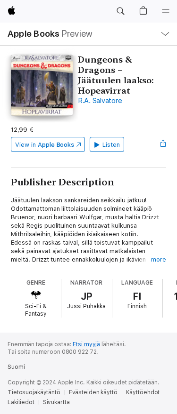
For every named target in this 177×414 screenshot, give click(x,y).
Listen (111, 144)
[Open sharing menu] (163, 144)
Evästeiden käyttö (93, 392)
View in (44, 144)
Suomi (16, 367)
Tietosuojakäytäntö (34, 392)
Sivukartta (56, 402)
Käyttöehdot (143, 392)
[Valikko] (165, 11)
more (158, 259)
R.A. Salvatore (100, 100)
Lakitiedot (21, 402)
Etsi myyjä (86, 344)
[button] (120, 11)
